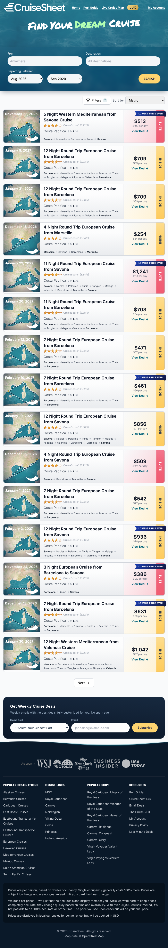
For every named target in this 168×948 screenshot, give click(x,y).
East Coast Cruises (15, 812)
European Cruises (15, 841)
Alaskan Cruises (14, 792)
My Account (156, 7)
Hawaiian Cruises (14, 848)
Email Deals (136, 805)
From (11, 53)
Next (81, 683)
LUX (133, 7)
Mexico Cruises (13, 861)
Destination (93, 53)
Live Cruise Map (113, 7)
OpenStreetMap (93, 936)
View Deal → (140, 131)
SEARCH (149, 78)
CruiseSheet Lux (140, 799)
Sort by (118, 100)
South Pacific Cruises (17, 874)
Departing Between (20, 71)
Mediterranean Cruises (18, 854)
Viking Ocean (54, 818)
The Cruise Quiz (140, 812)
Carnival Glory (96, 840)
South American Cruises (19, 867)
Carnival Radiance (99, 826)
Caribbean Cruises (15, 805)
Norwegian (52, 812)
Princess (51, 831)
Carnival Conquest (99, 833)
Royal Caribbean (56, 799)
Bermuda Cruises (14, 799)
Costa (49, 825)
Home (76, 7)
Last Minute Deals (141, 831)
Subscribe (144, 727)
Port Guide (90, 7)
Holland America (56, 838)
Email (74, 720)
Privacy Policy (138, 825)
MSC (48, 792)
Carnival (50, 805)
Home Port (16, 720)
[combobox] (45, 61)
